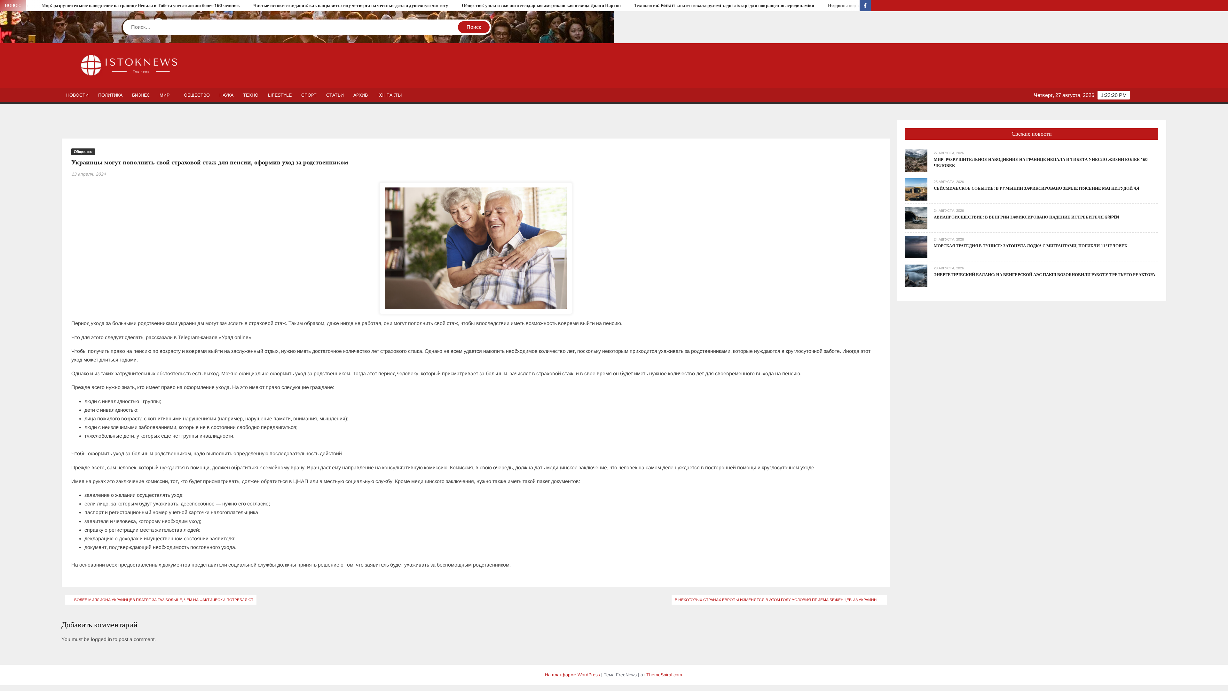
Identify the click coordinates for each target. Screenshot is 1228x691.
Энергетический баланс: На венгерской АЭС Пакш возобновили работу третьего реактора (1044, 275)
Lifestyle (280, 95)
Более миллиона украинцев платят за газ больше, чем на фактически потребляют (163, 600)
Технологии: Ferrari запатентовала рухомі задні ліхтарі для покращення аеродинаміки (657, 5)
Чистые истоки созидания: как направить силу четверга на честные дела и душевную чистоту (283, 5)
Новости (77, 95)
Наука (226, 95)
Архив (360, 95)
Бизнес (141, 95)
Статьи (335, 95)
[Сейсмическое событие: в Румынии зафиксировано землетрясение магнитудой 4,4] (916, 189)
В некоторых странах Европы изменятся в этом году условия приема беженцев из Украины (776, 600)
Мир (164, 95)
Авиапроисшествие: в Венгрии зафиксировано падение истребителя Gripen (1026, 217)
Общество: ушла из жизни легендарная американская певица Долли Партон (474, 5)
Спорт (309, 95)
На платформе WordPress (572, 674)
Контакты (389, 95)
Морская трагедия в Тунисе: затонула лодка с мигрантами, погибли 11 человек (1030, 246)
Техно (250, 95)
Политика (110, 95)
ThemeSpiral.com (664, 674)
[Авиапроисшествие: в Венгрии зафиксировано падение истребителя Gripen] (916, 217)
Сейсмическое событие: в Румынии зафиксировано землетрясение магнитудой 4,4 (1036, 188)
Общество (197, 95)
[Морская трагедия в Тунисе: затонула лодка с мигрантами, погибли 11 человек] (916, 246)
